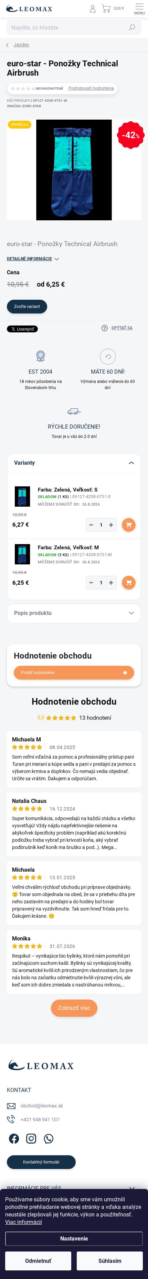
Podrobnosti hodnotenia (91, 88)
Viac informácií (23, 1222)
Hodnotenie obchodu (74, 701)
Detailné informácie (29, 258)
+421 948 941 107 (40, 1119)
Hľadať (132, 27)
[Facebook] (13, 1138)
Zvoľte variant (27, 306)
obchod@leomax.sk (42, 1106)
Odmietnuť (38, 1261)
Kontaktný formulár (41, 1162)
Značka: (24, 106)
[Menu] (139, 8)
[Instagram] (30, 1138)
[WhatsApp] (47, 1138)
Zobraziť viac (74, 1008)
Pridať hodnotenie (37, 672)
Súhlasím (109, 1261)
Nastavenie (74, 1238)
